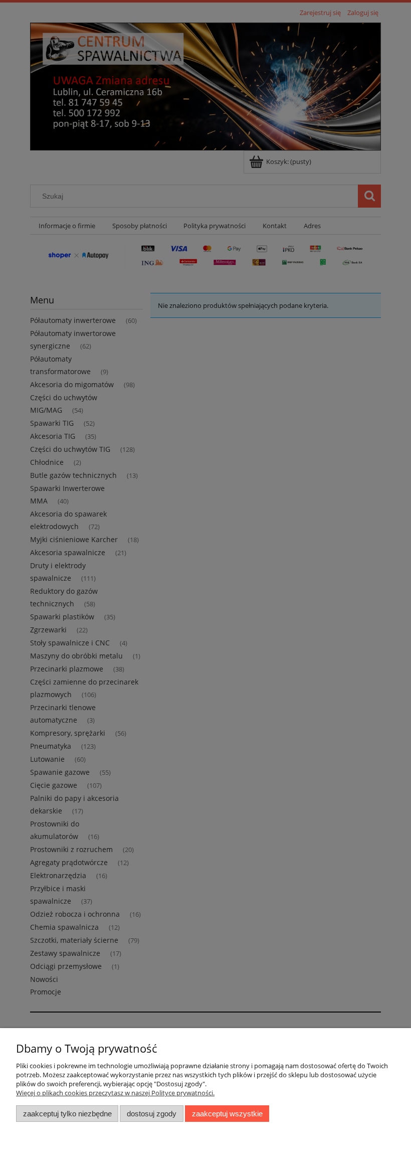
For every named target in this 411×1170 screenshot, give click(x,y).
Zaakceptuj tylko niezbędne (67, 1113)
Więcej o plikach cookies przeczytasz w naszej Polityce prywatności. (115, 1092)
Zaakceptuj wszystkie (227, 1113)
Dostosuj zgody (151, 1113)
